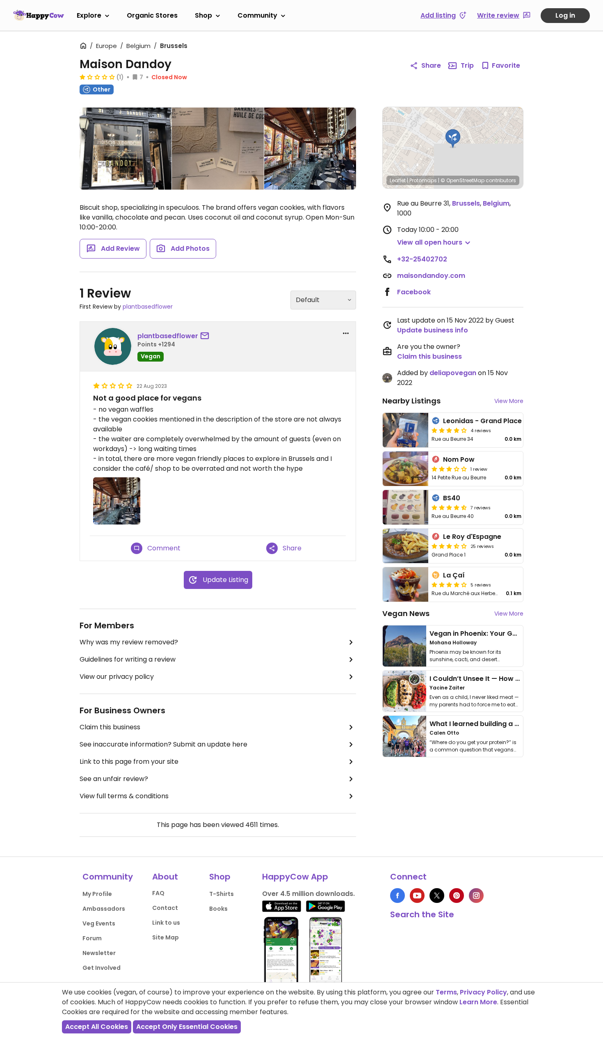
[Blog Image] (404, 646)
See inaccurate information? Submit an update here (163, 744)
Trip (467, 65)
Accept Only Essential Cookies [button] (187, 1026)
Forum (92, 938)
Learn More (478, 1002)
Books (218, 909)
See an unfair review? (114, 778)
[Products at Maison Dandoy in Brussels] (218, 149)
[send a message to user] (206, 336)
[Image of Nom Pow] (405, 468)
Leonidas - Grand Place (482, 421)
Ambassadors (103, 909)
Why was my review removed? (129, 642)
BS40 (451, 498)
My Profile (97, 894)
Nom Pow (459, 459)
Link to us (166, 923)
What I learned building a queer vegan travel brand (515, 723)
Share (431, 65)
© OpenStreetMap (462, 180)
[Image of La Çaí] (405, 584)
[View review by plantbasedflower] (112, 346)
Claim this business (110, 727)
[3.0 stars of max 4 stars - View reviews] (449, 468)
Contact (165, 908)
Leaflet (398, 180)
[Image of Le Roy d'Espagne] (405, 546)
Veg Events (98, 923)
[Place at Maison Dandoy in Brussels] (125, 150)
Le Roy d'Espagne (472, 536)
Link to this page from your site (129, 761)
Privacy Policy (483, 992)
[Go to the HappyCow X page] (436, 895)
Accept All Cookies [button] (96, 1026)
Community (257, 15)
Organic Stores (152, 15)
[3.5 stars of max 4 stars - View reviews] (449, 546)
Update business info (432, 330)
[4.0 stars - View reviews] (449, 430)
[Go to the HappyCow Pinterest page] (456, 895)
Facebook (414, 292)
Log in (565, 15)
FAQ (158, 893)
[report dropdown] (346, 333)
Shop (203, 15)
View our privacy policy (117, 676)
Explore (89, 15)
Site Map (165, 937)
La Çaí (454, 575)
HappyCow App (295, 876)
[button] (452, 138)
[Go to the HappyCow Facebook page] (397, 895)
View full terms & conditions (124, 796)
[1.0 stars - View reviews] (97, 76)
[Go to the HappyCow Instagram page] (476, 895)
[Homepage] (38, 15)
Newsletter (99, 953)
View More (508, 401)
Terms (446, 992)
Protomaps (423, 180)
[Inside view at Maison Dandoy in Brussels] (310, 149)
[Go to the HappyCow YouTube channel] (417, 895)
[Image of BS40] (405, 507)
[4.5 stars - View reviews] (449, 507)
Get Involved (101, 968)
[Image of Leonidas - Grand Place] (405, 430)
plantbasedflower (148, 306)
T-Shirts (221, 894)
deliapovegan (452, 373)
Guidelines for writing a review (128, 659)
